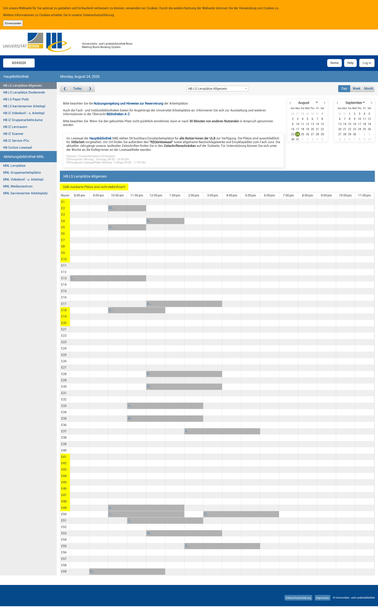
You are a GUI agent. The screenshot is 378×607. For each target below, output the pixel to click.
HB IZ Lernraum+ (15, 127)
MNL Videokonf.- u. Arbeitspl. (23, 179)
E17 (64, 304)
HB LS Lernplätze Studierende (24, 92)
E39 (64, 444)
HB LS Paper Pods (16, 99)
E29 (64, 380)
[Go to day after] (90, 88)
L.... (111, 514)
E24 (64, 348)
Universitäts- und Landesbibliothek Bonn (107, 43)
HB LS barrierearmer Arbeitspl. (24, 106)
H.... (111, 227)
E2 (63, 208)
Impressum (322, 597)
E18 (64, 310)
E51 (64, 520)
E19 (64, 316)
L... (73, 278)
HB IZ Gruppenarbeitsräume (23, 120)
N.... (149, 221)
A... (111, 508)
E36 (64, 425)
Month (368, 88)
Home (334, 63)
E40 (64, 450)
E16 (64, 297)
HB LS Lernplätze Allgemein (22, 85)
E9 (63, 253)
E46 (64, 488)
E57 (64, 559)
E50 (64, 514)
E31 (64, 393)
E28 (64, 374)
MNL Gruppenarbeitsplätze (22, 172)
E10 (64, 259)
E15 (64, 291)
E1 (63, 202)
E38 (64, 437)
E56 (64, 552)
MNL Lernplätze (14, 166)
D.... (206, 514)
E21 (64, 329)
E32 (64, 399)
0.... (111, 310)
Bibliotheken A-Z (118, 114)
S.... (149, 304)
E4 (63, 221)
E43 (64, 469)
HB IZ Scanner (13, 134)
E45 (64, 482)
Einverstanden (13, 23)
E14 (64, 284)
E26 (64, 361)
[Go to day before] (64, 88)
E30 (64, 386)
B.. (148, 374)
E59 (64, 571)
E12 (64, 272)
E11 (64, 265)
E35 (64, 418)
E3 (63, 214)
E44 (64, 476)
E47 (64, 495)
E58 (64, 565)
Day (344, 88)
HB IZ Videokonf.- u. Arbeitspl (23, 113)
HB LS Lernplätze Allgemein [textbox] (207, 89)
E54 (64, 539)
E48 (64, 501)
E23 (64, 342)
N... (92, 571)
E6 (63, 233)
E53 (64, 533)
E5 (63, 227)
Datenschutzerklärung (98, 15)
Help (350, 63)
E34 (64, 412)
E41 (64, 457)
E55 (64, 546)
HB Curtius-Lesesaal (17, 147)
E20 (64, 323)
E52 (64, 527)
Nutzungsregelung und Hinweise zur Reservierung (128, 103)
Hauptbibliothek (100, 138)
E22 (64, 335)
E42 (64, 463)
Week (356, 88)
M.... (150, 533)
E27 (64, 367)
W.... (111, 208)
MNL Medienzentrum (17, 186)
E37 (64, 431)
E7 (63, 240)
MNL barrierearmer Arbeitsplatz (25, 193)
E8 (63, 246)
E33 (64, 406)
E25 (64, 355)
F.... (187, 431)
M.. (130, 418)
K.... (187, 546)
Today (77, 88)
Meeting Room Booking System (101, 47)
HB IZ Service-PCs (16, 141)
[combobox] (217, 88)
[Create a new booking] (79, 202)
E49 (64, 508)
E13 (64, 278)
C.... (130, 406)
